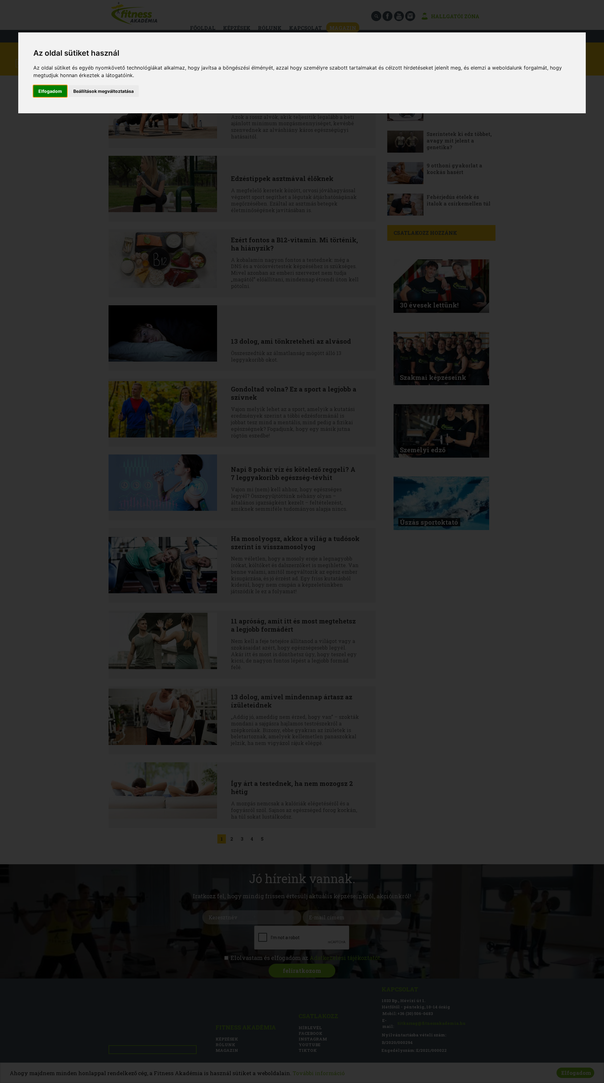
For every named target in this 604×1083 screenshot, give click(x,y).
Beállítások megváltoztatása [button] (103, 91)
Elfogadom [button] (50, 91)
